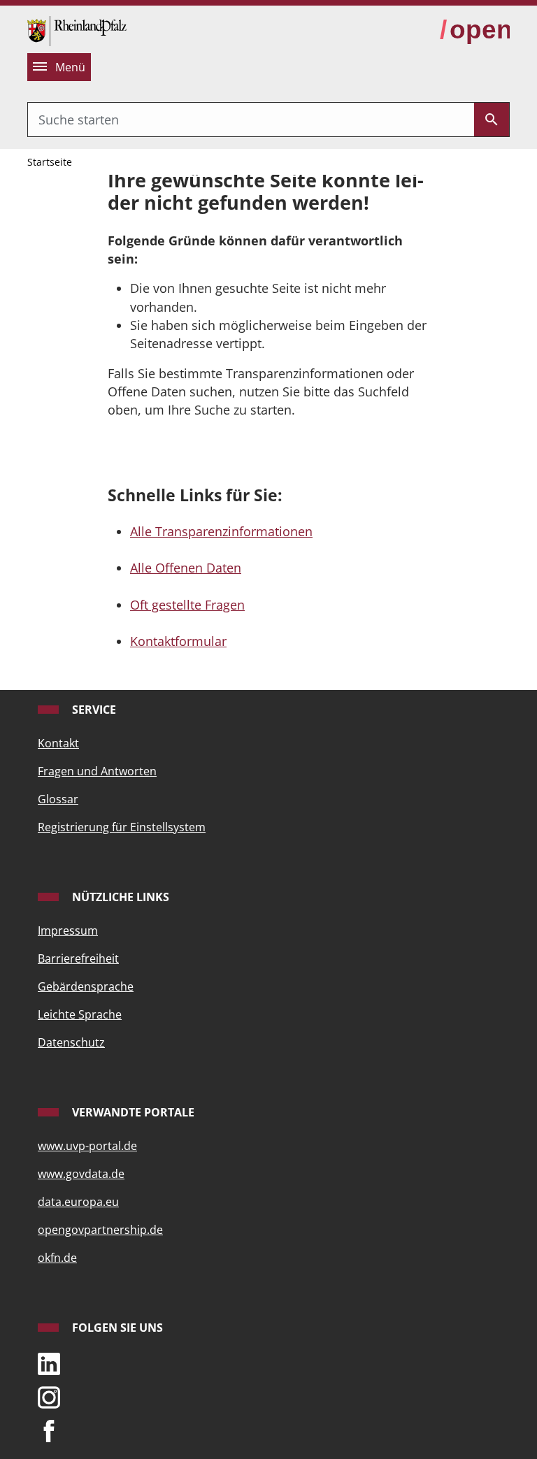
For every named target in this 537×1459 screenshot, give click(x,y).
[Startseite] (77, 29)
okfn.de (57, 1257)
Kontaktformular (178, 641)
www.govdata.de (81, 1173)
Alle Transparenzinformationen (221, 531)
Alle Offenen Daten (185, 567)
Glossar (58, 799)
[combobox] (251, 119)
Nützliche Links (119, 897)
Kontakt (58, 743)
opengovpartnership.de (100, 1229)
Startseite (49, 161)
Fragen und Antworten (97, 771)
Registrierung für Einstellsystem (122, 827)
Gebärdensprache (86, 986)
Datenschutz (71, 1042)
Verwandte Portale (131, 1112)
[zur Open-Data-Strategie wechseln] (475, 30)
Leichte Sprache (80, 1014)
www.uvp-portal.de (87, 1145)
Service (92, 709)
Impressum (68, 930)
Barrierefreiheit (78, 958)
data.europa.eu (78, 1201)
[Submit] (491, 119)
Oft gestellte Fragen (187, 604)
